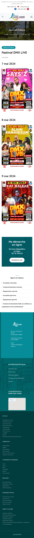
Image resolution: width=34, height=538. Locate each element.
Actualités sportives (9, 295)
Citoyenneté (5, 469)
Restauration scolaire (7, 484)
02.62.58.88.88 (22, 2)
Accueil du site (12, 369)
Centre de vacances (7, 487)
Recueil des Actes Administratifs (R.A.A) (12, 436)
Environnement (6, 451)
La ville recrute (6, 498)
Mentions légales (13, 375)
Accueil (6, 34)
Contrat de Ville (6, 429)
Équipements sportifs (10, 299)
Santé (4, 467)
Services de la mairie (7, 425)
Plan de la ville (22, 9)
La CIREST (5, 433)
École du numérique (7, 500)
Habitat (4, 447)
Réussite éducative (7, 482)
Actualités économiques (8, 496)
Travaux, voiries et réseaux (9, 453)
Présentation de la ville (8, 420)
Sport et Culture (14, 34)
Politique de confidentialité (16, 378)
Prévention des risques (8, 455)
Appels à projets (6, 504)
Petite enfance (6, 486)
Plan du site (11, 372)
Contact (10, 381)
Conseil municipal (7, 423)
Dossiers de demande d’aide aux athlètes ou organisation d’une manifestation (17, 305)
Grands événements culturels (12, 287)
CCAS (4, 464)
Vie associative (6, 473)
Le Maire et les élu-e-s (8, 422)
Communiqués (6, 427)
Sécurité (4, 471)
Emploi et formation (7, 502)
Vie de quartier (6, 449)
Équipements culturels (10, 291)
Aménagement (6, 445)
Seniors (4, 465)
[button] (31, 17)
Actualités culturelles (10, 283)
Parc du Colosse (6, 431)
